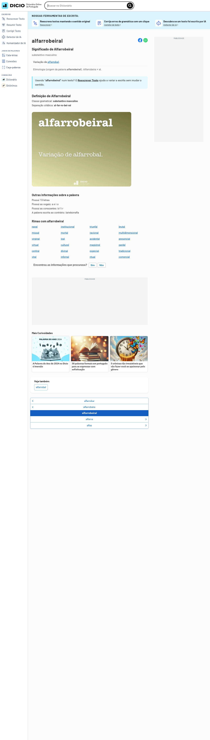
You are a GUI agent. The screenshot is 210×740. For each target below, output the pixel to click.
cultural (65, 244)
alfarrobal (53, 62)
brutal (122, 226)
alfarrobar (89, 401)
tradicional (124, 251)
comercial (124, 256)
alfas (89, 425)
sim (93, 265)
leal (63, 238)
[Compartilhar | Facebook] (140, 40)
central (35, 251)
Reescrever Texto (88, 80)
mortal (64, 232)
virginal (36, 238)
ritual (92, 256)
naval (35, 226)
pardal (122, 244)
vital (34, 256)
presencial (124, 238)
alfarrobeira (89, 407)
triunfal (93, 226)
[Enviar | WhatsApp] (145, 40)
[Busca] (130, 5)
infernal (65, 256)
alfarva (89, 419)
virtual (35, 244)
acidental (95, 238)
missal (35, 232)
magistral (95, 244)
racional (94, 232)
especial (94, 251)
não (101, 265)
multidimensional (128, 232)
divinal (64, 251)
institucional (67, 226)
